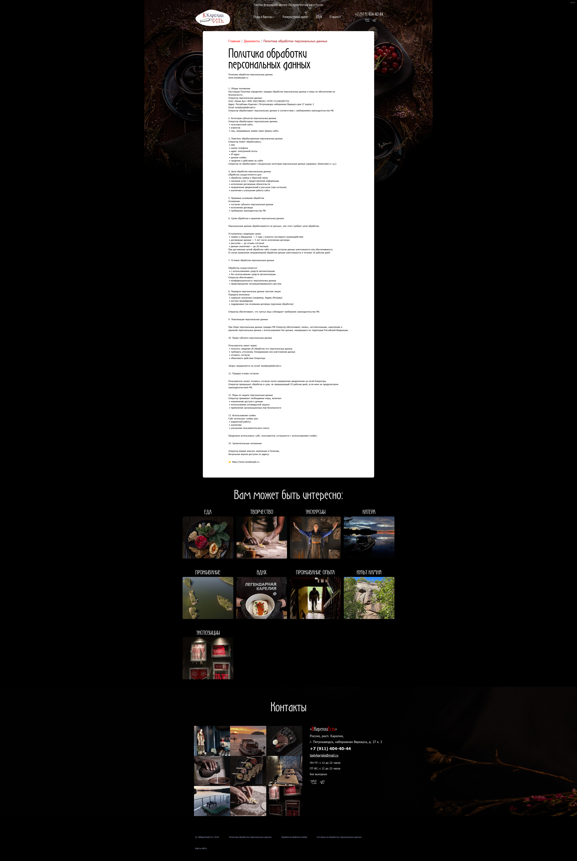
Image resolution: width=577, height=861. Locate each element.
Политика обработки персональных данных (250, 837)
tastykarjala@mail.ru (324, 755)
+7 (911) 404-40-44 (369, 14)
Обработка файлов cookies (294, 837)
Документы (252, 41)
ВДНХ (319, 17)
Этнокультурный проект (295, 17)
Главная (234, 41)
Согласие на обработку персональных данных (339, 837)
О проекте (335, 17)
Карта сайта (201, 848)
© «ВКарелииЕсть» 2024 (207, 837)
